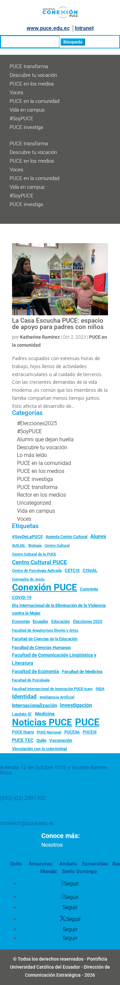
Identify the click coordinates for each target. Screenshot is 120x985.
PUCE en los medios (32, 84)
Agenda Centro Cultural (66, 536)
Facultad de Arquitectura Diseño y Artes (45, 630)
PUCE (87, 722)
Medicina (45, 713)
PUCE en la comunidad (34, 101)
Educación (60, 621)
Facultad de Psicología (31, 680)
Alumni (98, 536)
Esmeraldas (95, 864)
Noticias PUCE (42, 722)
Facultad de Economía (35, 671)
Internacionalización (34, 705)
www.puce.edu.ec (48, 28)
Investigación (76, 705)
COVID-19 (21, 597)
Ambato (67, 864)
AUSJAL (18, 545)
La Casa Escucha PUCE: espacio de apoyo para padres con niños (58, 324)
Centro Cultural (57, 545)
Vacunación (60, 740)
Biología (35, 545)
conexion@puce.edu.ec (27, 823)
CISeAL (90, 570)
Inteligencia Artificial (57, 697)
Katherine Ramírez (40, 337)
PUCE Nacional (49, 732)
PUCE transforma (29, 66)
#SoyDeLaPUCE (27, 536)
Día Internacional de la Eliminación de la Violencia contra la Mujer (59, 609)
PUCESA (72, 732)
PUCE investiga (26, 127)
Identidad (24, 696)
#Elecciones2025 (37, 423)
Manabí (48, 871)
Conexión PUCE (44, 588)
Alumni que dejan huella (45, 439)
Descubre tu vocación (33, 75)
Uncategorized (34, 503)
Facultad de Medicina (82, 671)
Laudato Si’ (22, 714)
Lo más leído (32, 455)
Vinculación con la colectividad (39, 749)
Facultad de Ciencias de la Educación (45, 639)
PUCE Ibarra (23, 732)
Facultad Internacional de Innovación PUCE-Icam (52, 689)
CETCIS (72, 570)
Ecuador (40, 621)
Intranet (84, 28)
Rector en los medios (41, 495)
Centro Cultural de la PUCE (34, 554)
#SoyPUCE (21, 119)
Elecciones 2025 (87, 621)
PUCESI (90, 732)
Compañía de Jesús (28, 579)
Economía (21, 621)
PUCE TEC (22, 740)
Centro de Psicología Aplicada (37, 570)
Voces (16, 93)
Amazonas (40, 864)
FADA (100, 688)
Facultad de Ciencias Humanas (41, 647)
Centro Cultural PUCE (39, 562)
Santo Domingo (79, 871)
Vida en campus (27, 110)
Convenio (89, 589)
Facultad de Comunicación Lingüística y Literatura (54, 659)
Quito (41, 740)
